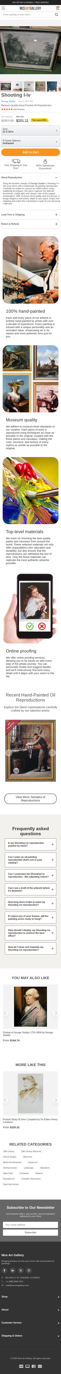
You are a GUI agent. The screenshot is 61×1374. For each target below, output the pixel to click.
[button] (8, 752)
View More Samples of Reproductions (30, 798)
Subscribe (30, 1232)
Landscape (28, 1168)
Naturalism (45, 1168)
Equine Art (32, 1162)
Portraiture (24, 1173)
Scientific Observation (31, 1179)
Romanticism (9, 1179)
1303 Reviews (19, 109)
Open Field (8, 1173)
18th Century (8, 1151)
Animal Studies (9, 1157)
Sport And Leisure (11, 1184)
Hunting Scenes (10, 1168)
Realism (39, 1173)
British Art (27, 1157)
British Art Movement (12, 1162)
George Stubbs (8, 101)
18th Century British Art (31, 1151)
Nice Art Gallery (30, 8)
